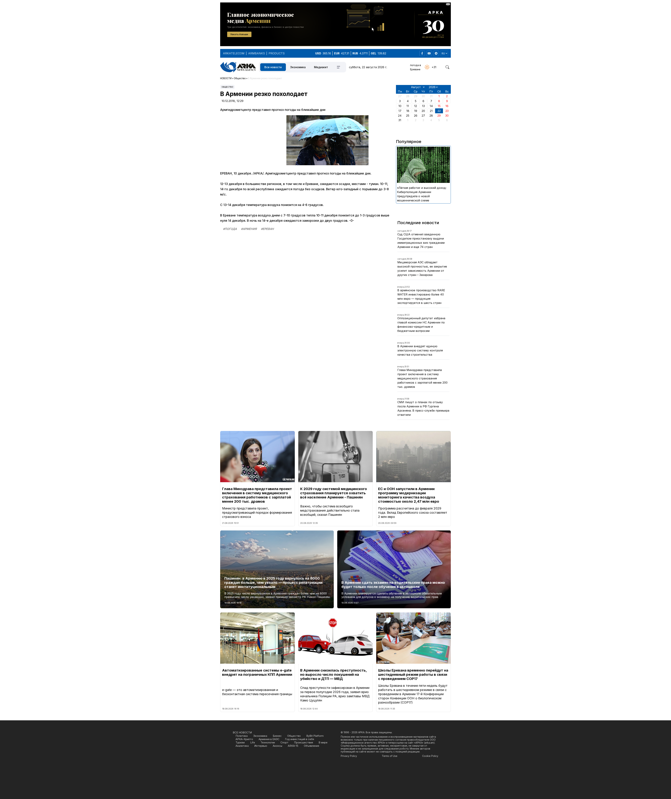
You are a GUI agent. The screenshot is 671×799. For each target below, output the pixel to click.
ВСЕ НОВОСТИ (242, 732)
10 (399, 106)
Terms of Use (389, 755)
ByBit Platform (315, 735)
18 (407, 111)
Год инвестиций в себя (299, 739)
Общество (227, 87)
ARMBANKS (256, 53)
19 (415, 111)
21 (431, 111)
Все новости (273, 67)
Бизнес (277, 735)
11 (407, 106)
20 (423, 111)
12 (415, 106)
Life (252, 742)
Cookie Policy (430, 755)
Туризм (240, 742)
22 (439, 111)
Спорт (284, 742)
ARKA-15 (293, 745)
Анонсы (277, 745)
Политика (242, 735)
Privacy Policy (349, 755)
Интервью (260, 745)
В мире (323, 742)
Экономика (298, 67)
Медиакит (321, 67)
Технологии (268, 742)
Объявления (311, 745)
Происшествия (303, 742)
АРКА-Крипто (244, 739)
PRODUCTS (277, 53)
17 (399, 111)
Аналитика (242, 745)
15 (439, 106)
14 (431, 106)
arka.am (429, 742)
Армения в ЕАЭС (269, 739)
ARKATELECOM (233, 53)
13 (423, 106)
